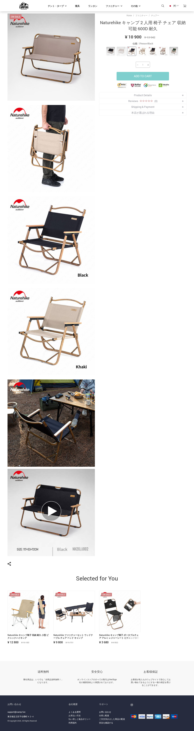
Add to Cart (143, 76)
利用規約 (73, 722)
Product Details (143, 95)
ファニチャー (112, 6)
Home (129, 15)
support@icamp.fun (16, 712)
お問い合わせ (105, 712)
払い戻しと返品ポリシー (79, 719)
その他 (134, 6)
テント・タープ (56, 6)
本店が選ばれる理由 (142, 112)
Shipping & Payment (142, 107)
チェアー (155, 15)
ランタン (92, 6)
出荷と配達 (104, 715)
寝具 (77, 6)
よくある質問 (75, 712)
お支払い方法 (75, 715)
